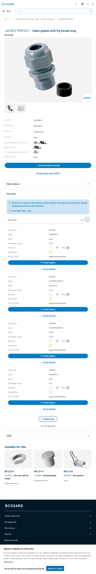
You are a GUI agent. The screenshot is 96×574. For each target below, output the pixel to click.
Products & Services (12, 516)
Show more (49, 419)
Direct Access (10, 528)
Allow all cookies (55, 568)
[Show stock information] (50, 252)
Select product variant (49, 165)
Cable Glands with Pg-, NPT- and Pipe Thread (34, 19)
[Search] (91, 11)
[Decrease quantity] (50, 247)
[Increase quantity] (67, 247)
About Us (8, 534)
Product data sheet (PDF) (48, 173)
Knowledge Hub (10, 522)
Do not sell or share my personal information (24, 568)
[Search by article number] (82, 220)
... (11, 19)
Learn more (8, 562)
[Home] (6, 19)
